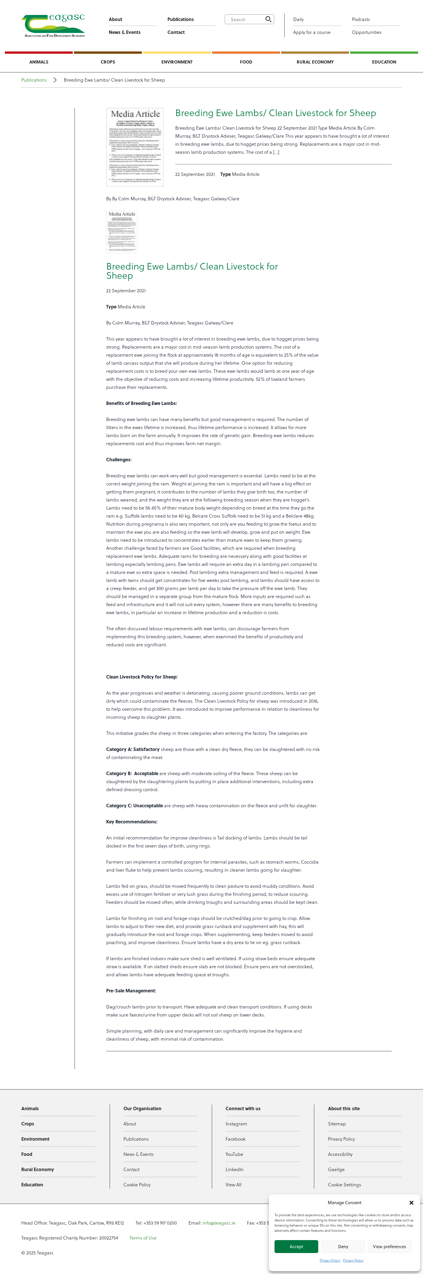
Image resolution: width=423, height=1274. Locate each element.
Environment (177, 62)
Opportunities (367, 32)
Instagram (236, 1123)
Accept (296, 1247)
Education (384, 62)
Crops (108, 62)
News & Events (125, 32)
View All (233, 1184)
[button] (411, 1203)
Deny (343, 1247)
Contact (176, 32)
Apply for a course (312, 32)
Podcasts (361, 19)
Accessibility (340, 1154)
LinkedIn (235, 1169)
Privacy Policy (330, 1260)
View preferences (389, 1247)
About (115, 19)
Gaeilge (336, 1169)
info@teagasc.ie (219, 1222)
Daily (298, 19)
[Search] (268, 19)
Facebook (235, 1138)
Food (246, 62)
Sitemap (337, 1123)
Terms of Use (143, 1237)
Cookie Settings (344, 1184)
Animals (38, 62)
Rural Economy (315, 62)
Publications (180, 19)
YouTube (234, 1154)
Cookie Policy (136, 1184)
